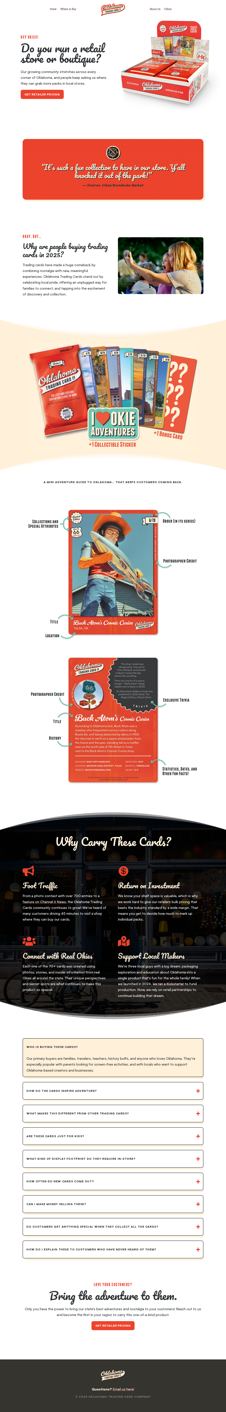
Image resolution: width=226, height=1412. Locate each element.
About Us (155, 9)
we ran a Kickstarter (168, 984)
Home (53, 9)
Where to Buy (68, 9)
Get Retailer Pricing (42, 94)
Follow (168, 9)
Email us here (123, 1389)
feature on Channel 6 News (44, 902)
